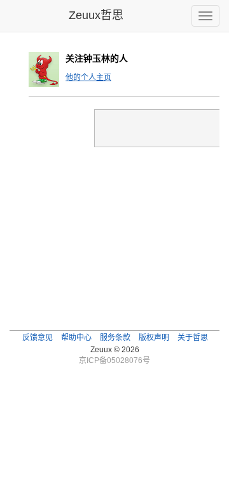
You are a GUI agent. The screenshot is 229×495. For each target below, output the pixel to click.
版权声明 (154, 337)
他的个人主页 (88, 77)
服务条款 (115, 337)
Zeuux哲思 (96, 15)
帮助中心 (76, 337)
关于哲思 (192, 337)
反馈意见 (37, 337)
